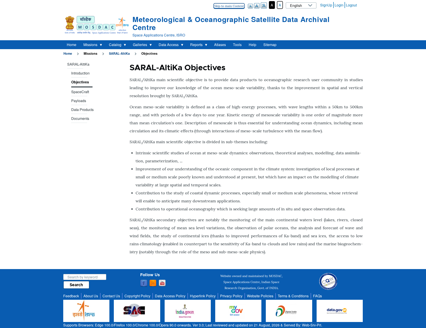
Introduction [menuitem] (80, 73)
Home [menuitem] (71, 44)
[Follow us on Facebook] (143, 283)
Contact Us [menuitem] (111, 295)
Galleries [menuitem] (138, 45)
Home (67, 53)
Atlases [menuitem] (220, 44)
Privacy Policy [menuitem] (231, 295)
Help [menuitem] (252, 44)
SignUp (326, 5)
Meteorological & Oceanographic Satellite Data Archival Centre (231, 23)
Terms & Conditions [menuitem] (293, 295)
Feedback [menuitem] (71, 295)
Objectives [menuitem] (80, 82)
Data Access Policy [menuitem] (170, 295)
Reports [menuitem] (195, 45)
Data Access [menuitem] (167, 45)
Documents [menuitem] (80, 118)
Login (339, 5)
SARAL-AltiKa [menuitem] (78, 64)
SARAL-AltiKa (119, 53)
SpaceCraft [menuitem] (80, 91)
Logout (351, 5)
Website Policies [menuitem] (260, 295)
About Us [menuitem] (90, 295)
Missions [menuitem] (88, 45)
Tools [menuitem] (237, 44)
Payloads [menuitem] (78, 100)
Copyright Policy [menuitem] (137, 295)
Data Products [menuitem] (82, 109)
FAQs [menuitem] (317, 295)
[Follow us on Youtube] (162, 283)
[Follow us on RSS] (152, 283)
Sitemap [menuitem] (269, 44)
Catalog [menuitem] (113, 45)
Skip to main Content (229, 6)
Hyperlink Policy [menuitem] (203, 295)
